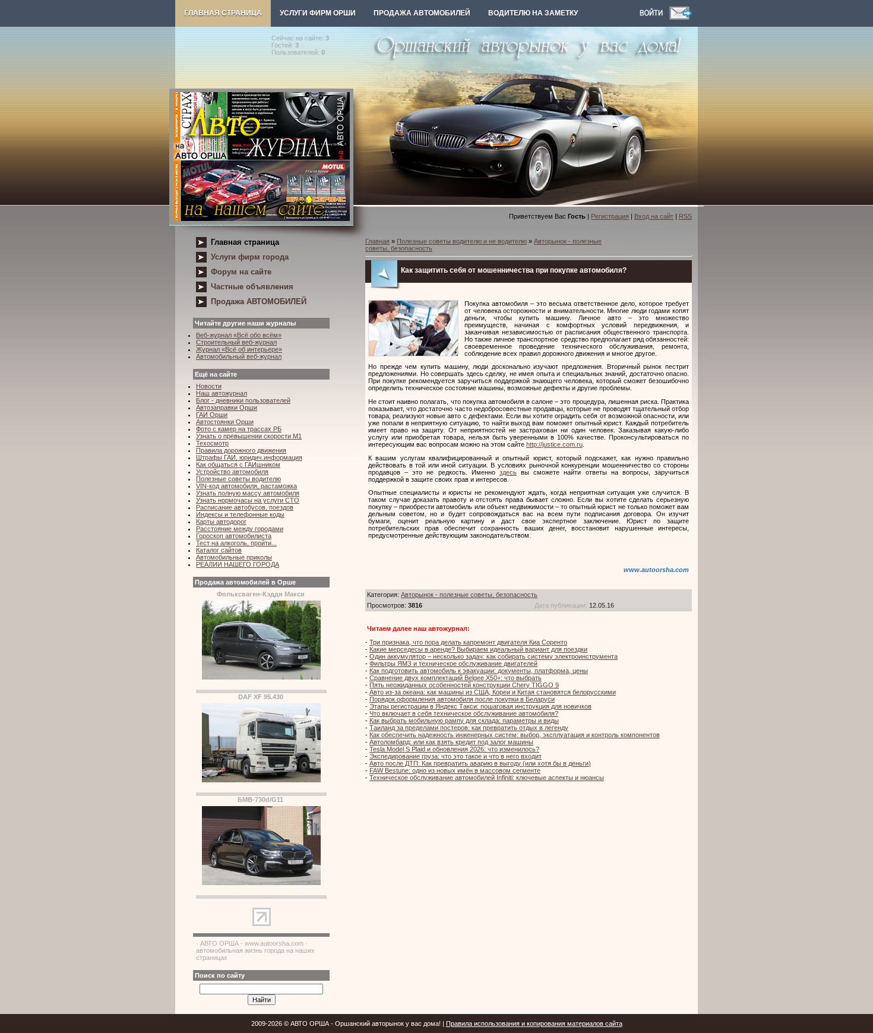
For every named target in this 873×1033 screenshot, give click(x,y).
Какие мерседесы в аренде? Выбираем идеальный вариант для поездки (478, 649)
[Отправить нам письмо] (680, 17)
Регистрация (610, 216)
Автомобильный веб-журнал (238, 356)
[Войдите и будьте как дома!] (654, 17)
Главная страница (223, 13)
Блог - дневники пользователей (243, 400)
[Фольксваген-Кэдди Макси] (261, 677)
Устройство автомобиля (232, 471)
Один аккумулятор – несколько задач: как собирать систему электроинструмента (493, 656)
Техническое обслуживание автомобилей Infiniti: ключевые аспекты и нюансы (486, 777)
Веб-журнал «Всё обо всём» (238, 335)
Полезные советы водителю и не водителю (462, 241)
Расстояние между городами (239, 528)
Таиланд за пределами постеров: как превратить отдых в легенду (468, 727)
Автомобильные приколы (234, 557)
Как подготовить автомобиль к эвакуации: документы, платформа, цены (478, 670)
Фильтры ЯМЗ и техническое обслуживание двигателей (453, 663)
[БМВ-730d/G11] (261, 882)
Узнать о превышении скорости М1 (249, 436)
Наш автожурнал (221, 393)
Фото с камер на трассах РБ (238, 428)
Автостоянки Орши (225, 421)
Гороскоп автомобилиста (233, 535)
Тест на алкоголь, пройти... (236, 542)
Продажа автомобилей (422, 13)
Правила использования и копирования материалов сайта (534, 1023)
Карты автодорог (221, 521)
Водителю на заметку (533, 13)
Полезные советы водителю (238, 478)
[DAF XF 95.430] (261, 780)
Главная (377, 241)
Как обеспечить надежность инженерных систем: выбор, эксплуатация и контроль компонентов (514, 734)
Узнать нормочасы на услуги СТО (247, 500)
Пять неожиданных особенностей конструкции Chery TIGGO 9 (464, 684)
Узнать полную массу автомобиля (247, 493)
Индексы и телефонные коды (240, 514)
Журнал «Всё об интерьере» (239, 349)
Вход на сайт (653, 216)
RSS (685, 216)
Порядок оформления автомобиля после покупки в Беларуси (462, 699)
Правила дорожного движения (241, 450)
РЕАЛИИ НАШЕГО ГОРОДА (237, 564)
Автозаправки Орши (226, 407)
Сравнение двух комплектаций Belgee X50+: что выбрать (455, 677)
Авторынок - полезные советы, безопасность (469, 594)
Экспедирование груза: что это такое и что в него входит (455, 756)
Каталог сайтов (219, 550)
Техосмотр (212, 443)
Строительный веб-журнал (236, 342)
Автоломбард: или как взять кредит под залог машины (451, 741)
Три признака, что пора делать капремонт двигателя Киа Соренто (468, 642)
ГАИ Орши (211, 414)
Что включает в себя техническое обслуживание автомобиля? (463, 713)
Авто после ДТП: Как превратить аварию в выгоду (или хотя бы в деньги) (480, 763)
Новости (209, 386)
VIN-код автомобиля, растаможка (246, 485)
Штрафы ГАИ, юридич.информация (249, 457)
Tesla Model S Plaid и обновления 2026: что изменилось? (454, 749)
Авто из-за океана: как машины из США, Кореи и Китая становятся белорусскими (492, 692)
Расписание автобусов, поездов (244, 507)
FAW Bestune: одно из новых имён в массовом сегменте (454, 770)
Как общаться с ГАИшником (238, 464)
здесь (508, 472)
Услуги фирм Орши (318, 13)
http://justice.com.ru (554, 444)
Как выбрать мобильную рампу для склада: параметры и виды (464, 720)
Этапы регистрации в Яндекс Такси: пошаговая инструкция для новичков (480, 706)
